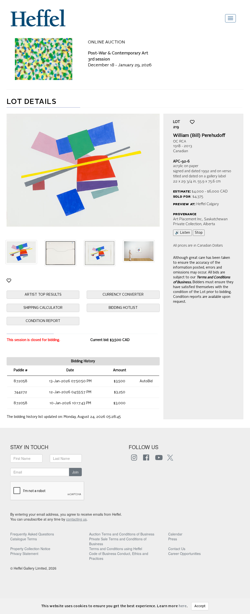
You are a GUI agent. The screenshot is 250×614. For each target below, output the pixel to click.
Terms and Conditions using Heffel (115, 548)
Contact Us (176, 548)
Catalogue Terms (23, 538)
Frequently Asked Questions (32, 534)
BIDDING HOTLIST (123, 308)
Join (75, 472)
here (183, 606)
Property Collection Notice (30, 548)
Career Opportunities (184, 553)
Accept (200, 606)
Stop (199, 232)
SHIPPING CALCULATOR (42, 308)
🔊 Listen (182, 232)
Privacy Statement (24, 553)
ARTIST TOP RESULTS (43, 294)
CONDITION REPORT (43, 321)
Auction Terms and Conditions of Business (121, 534)
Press (172, 538)
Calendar (175, 534)
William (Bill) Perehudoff (199, 135)
